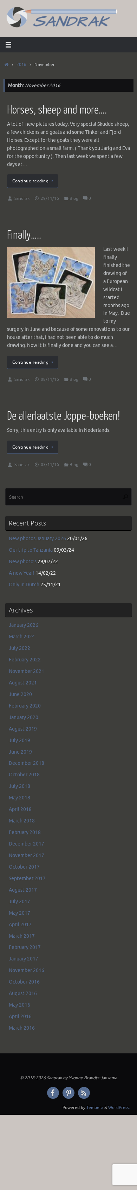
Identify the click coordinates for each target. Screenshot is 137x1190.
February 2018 (25, 832)
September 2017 (27, 878)
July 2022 (19, 648)
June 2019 (20, 752)
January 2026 (23, 625)
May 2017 (19, 913)
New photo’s (23, 562)
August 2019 (23, 729)
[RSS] (84, 1093)
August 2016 (23, 993)
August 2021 (23, 683)
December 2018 (26, 763)
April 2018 (20, 809)
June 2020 (20, 694)
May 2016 (19, 1005)
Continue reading (30, 181)
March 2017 (22, 936)
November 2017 (26, 855)
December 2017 (26, 844)
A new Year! (21, 573)
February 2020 (25, 706)
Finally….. (24, 235)
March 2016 (22, 1028)
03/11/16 (50, 464)
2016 (21, 64)
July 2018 (19, 786)
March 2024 (22, 637)
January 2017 (23, 959)
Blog (74, 198)
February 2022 (25, 660)
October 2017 (24, 867)
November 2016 (26, 970)
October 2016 (24, 982)
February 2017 (25, 947)
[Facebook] (53, 1093)
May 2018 (19, 798)
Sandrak (22, 198)
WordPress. (119, 1107)
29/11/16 (50, 198)
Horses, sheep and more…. (57, 110)
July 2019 (19, 740)
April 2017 (20, 925)
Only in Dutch (24, 585)
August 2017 (23, 890)
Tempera (94, 1107)
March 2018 (22, 821)
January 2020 (23, 717)
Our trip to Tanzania (31, 550)
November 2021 (26, 671)
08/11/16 (50, 379)
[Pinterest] (68, 1093)
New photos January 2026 (37, 539)
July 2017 (19, 902)
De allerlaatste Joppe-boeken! (63, 416)
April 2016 (20, 1017)
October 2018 (24, 775)
